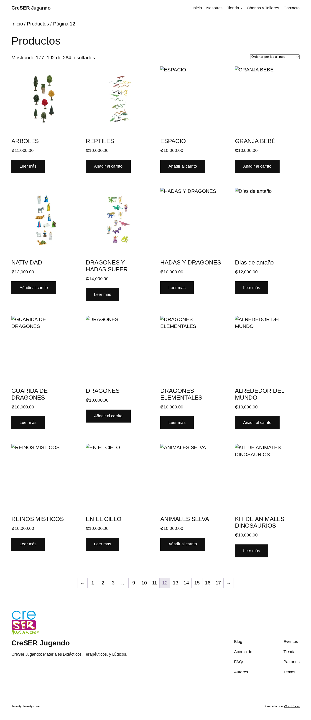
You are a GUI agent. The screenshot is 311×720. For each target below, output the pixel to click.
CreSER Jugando (30, 8)
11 (154, 583)
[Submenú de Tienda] (241, 8)
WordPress (292, 706)
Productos (38, 24)
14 (186, 583)
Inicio (17, 24)
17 (218, 583)
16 (207, 583)
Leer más (28, 166)
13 (175, 583)
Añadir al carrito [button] (108, 166)
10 (144, 583)
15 (197, 583)
